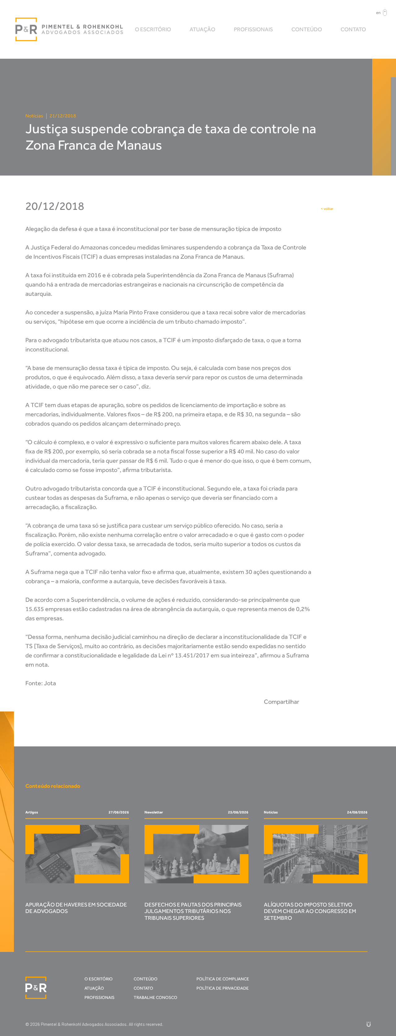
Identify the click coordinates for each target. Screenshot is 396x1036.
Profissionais (253, 29)
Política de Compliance (222, 979)
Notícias (34, 116)
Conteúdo (306, 29)
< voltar (327, 208)
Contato (353, 29)
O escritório (153, 29)
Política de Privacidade (222, 988)
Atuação (202, 29)
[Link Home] (69, 29)
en (378, 12)
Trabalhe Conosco (155, 997)
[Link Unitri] (369, 1024)
